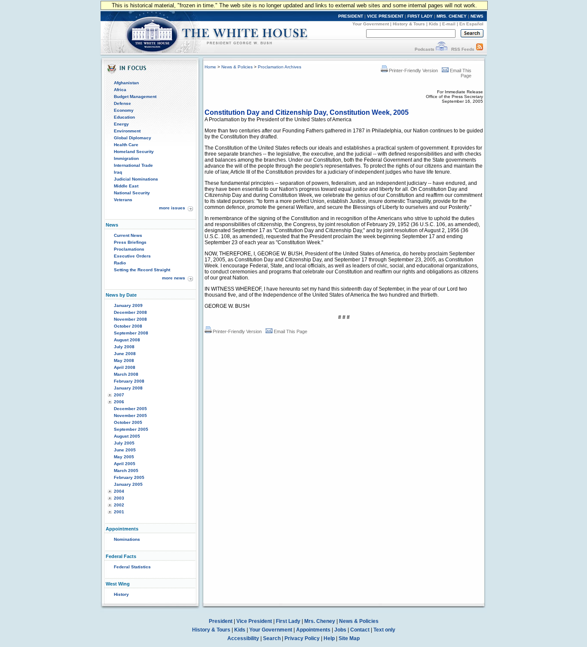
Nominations (127, 539)
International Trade (133, 165)
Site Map (349, 638)
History (121, 594)
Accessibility (243, 638)
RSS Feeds (462, 49)
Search (272, 638)
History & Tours (409, 23)
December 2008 (130, 312)
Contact (360, 630)
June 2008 (125, 353)
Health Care (126, 144)
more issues (172, 207)
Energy (121, 124)
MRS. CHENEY (452, 16)
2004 (119, 491)
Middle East (126, 186)
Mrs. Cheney (319, 621)
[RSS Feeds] (479, 49)
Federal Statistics (132, 566)
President (220, 621)
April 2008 (124, 367)
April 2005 (124, 463)
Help (329, 638)
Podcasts (424, 49)
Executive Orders (132, 256)
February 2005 (129, 477)
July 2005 (124, 443)
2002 (119, 505)
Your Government (370, 23)
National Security (132, 192)
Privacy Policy (302, 638)
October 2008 (128, 326)
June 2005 (125, 450)
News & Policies (237, 66)
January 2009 (128, 305)
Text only (384, 630)
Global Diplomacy (132, 137)
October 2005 (128, 422)
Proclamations (129, 249)
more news (173, 278)
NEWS (477, 16)
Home (210, 66)
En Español (471, 23)
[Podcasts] (441, 49)
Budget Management (135, 96)
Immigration (126, 158)
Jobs (340, 630)
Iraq (118, 172)
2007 (119, 394)
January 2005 (128, 484)
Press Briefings (130, 242)
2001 (119, 511)
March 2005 (126, 470)
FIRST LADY (420, 16)
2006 (119, 401)
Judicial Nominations (136, 179)
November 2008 (130, 319)
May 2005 (124, 456)
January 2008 (128, 388)
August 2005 (127, 436)
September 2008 (131, 333)
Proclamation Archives (279, 66)
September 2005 (131, 429)
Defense (122, 103)
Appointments (313, 630)
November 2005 (130, 415)
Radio (120, 263)
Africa (120, 89)
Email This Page (290, 331)
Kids (433, 23)
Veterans (123, 199)
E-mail (449, 23)
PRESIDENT (350, 16)
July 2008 (124, 346)
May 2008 (124, 360)
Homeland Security (134, 151)
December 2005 (130, 408)
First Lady (288, 621)
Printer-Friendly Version (413, 70)
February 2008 (129, 381)
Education (124, 117)
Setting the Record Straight (142, 269)
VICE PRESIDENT (385, 16)
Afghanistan (126, 82)
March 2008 (126, 374)
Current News (128, 235)
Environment (127, 131)
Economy (124, 110)
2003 (119, 498)
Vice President (254, 621)
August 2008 (127, 339)
